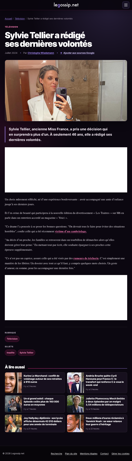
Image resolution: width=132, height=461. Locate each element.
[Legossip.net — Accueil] (66, 5)
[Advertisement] (66, 169)
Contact (104, 453)
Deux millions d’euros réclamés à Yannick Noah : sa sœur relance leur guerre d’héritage (105, 421)
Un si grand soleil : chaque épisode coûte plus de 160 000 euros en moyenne (41, 401)
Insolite (10, 352)
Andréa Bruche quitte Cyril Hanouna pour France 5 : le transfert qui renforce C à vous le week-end (105, 380)
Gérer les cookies (120, 453)
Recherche (56, 453)
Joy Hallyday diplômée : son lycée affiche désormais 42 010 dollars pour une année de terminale (43, 421)
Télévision (20, 18)
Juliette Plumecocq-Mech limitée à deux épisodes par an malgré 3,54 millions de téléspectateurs (105, 401)
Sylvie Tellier (26, 352)
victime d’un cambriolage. (71, 231)
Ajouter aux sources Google (78, 52)
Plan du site (71, 453)
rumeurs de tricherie (86, 258)
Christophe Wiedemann (41, 52)
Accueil (8, 18)
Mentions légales (88, 453)
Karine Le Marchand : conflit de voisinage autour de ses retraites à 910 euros (43, 378)
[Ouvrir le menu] (125, 5)
